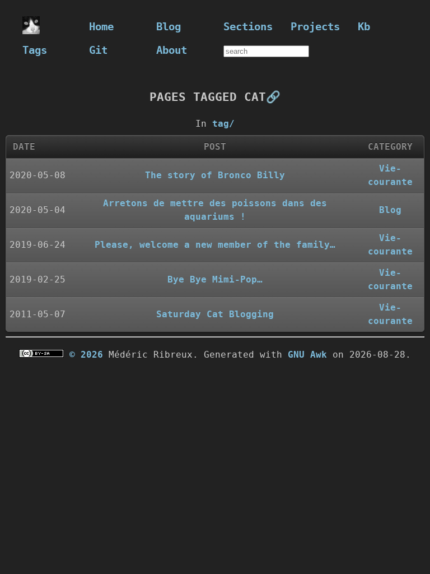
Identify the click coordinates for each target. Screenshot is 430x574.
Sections (248, 26)
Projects (315, 26)
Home (101, 26)
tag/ (223, 123)
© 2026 (86, 354)
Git (98, 50)
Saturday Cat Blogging (215, 314)
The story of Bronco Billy (215, 175)
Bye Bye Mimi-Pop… (215, 279)
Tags (34, 50)
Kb (364, 26)
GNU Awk (307, 354)
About (171, 50)
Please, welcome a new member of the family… (215, 244)
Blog (168, 26)
